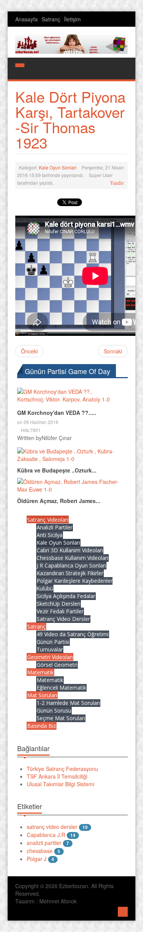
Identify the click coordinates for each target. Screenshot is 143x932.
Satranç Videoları (47, 519)
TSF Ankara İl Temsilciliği (57, 776)
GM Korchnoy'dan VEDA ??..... (56, 412)
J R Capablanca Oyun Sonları (71, 565)
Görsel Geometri (57, 664)
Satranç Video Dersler (63, 618)
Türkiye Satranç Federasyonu (62, 768)
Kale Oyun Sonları (58, 167)
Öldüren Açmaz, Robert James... (58, 501)
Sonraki (113, 351)
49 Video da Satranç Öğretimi (73, 634)
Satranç (51, 19)
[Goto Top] (123, 911)
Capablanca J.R (46, 834)
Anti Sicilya (50, 535)
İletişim (72, 19)
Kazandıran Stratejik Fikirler (70, 573)
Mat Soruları (42, 695)
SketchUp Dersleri (58, 603)
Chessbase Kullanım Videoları (72, 557)
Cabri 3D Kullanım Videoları (70, 550)
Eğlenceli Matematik (61, 687)
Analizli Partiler (54, 527)
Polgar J (37, 859)
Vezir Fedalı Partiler (60, 611)
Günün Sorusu (54, 710)
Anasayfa (26, 19)
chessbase (40, 851)
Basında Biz (41, 725)
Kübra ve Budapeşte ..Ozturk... (56, 470)
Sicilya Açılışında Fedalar (66, 596)
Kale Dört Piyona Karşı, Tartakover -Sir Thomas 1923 (70, 119)
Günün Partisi (53, 641)
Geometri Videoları (50, 657)
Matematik (40, 672)
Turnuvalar (50, 649)
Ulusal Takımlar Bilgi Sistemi (60, 784)
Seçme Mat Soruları (61, 718)
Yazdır (117, 183)
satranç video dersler (52, 826)
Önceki (29, 351)
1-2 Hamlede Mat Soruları (68, 702)
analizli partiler (44, 843)
